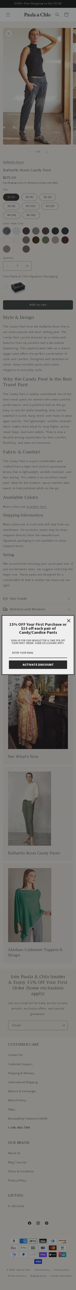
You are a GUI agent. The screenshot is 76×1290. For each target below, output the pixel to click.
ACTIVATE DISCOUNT (38, 665)
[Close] (69, 621)
